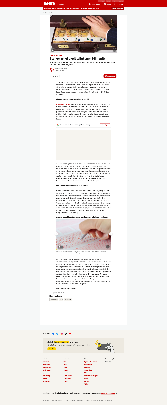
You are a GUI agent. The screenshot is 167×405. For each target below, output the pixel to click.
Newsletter (46, 381)
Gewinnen (91, 8)
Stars (65, 362)
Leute (65, 365)
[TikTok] (66, 333)
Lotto (61, 299)
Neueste (120, 8)
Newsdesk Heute (62, 68)
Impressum (46, 400)
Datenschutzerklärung (76, 400)
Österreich (47, 8)
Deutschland (47, 367)
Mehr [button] (97, 8)
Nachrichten (47, 370)
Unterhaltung (74, 8)
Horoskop (66, 373)
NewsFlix (108, 362)
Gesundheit (88, 370)
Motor (86, 378)
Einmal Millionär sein (63, 104)
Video (114, 8)
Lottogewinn (68, 299)
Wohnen (87, 373)
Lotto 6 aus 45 (54, 299)
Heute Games (67, 376)
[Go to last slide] (56, 234)
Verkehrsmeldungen (91, 376)
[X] (57, 333)
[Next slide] (110, 234)
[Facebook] (53, 333)
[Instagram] (62, 333)
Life (67, 8)
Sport (54, 8)
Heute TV (66, 381)
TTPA (66, 400)
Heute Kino (67, 378)
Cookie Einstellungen (105, 400)
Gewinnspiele (88, 365)
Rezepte (87, 367)
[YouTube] (70, 333)
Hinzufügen (105, 125)
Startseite (45, 12)
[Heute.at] (49, 3)
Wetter (45, 378)
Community (83, 8)
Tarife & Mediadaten (57, 400)
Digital (65, 370)
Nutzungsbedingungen (91, 400)
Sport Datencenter (90, 362)
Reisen (86, 381)
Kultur (65, 367)
